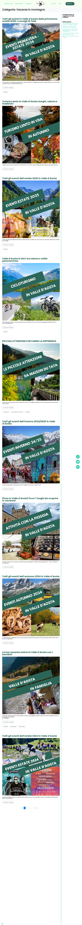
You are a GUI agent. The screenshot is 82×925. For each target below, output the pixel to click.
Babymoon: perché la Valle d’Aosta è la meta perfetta (69, 26)
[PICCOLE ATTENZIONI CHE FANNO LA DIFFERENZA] (31, 372)
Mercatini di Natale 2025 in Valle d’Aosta (70, 36)
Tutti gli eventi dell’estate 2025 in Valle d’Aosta (29, 178)
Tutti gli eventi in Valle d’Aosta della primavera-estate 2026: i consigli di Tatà (30, 20)
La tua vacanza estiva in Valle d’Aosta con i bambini (27, 653)
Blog (60, 3)
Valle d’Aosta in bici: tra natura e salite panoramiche (24, 259)
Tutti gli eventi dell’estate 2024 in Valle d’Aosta (29, 735)
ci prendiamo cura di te (17, 412)
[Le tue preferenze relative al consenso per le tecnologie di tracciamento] (2, 924)
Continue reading (8, 87)
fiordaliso (5, 726)
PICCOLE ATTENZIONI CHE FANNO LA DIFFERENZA (29, 341)
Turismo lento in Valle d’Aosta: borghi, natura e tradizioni (29, 102)
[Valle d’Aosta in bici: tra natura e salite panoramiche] (31, 291)
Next (36, 808)
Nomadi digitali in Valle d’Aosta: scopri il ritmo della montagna (70, 23)
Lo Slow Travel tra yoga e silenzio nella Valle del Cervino (71, 33)
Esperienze (29, 3)
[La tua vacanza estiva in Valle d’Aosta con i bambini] (31, 685)
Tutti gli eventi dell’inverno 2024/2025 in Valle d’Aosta (28, 422)
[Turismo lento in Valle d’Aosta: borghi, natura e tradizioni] (31, 134)
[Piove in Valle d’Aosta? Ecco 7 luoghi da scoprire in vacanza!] (31, 531)
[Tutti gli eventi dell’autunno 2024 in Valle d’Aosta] (31, 607)
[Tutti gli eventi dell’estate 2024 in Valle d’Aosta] (31, 767)
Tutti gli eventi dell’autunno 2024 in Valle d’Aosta (30, 576)
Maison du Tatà (9, 3)
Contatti (53, 3)
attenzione (6, 412)
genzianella (13, 726)
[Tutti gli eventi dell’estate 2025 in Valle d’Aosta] (31, 209)
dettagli (5, 92)
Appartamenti (19, 3)
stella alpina (22, 726)
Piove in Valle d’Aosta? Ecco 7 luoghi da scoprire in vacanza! (30, 499)
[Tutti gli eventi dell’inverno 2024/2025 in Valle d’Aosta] (31, 454)
